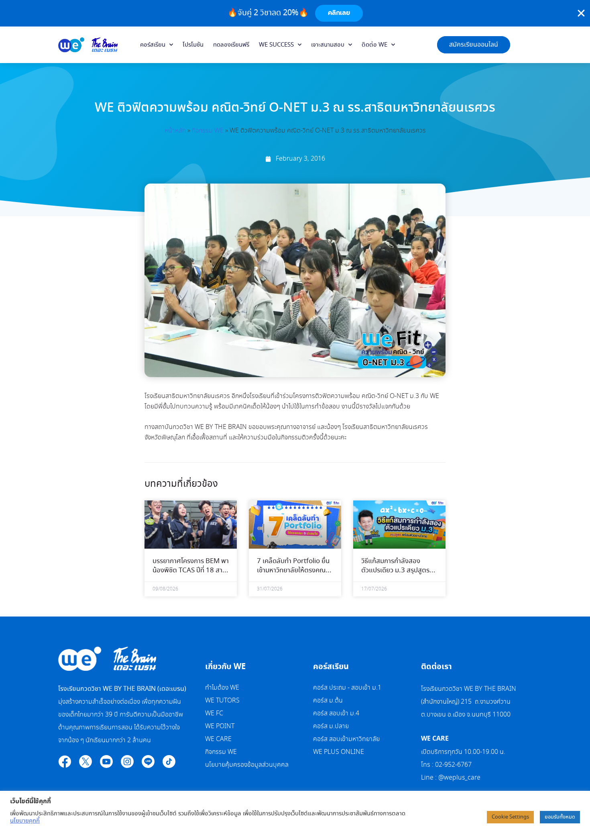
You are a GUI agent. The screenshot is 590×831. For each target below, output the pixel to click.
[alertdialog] (295, 13)
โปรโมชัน (193, 45)
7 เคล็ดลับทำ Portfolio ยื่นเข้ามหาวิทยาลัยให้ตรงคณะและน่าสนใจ (293, 571)
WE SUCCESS (276, 45)
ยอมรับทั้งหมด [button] (560, 817)
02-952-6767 (454, 765)
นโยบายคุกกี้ (25, 821)
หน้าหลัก (175, 130)
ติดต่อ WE (374, 45)
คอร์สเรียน (152, 45)
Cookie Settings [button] (510, 817)
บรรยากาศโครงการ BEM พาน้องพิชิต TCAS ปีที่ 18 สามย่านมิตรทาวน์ (191, 571)
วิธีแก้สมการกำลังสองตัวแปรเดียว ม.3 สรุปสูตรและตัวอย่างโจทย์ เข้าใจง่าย (397, 571)
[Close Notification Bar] (581, 13)
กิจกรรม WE (208, 130)
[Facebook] (64, 761)
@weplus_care (459, 777)
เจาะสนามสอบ (327, 45)
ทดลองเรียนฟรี (231, 45)
